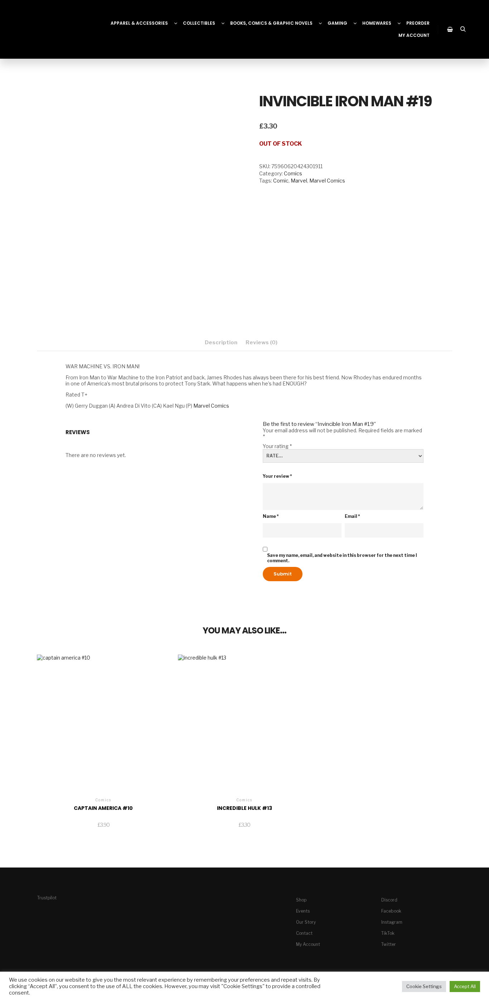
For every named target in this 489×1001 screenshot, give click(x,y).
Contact (304, 933)
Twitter (388, 944)
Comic (281, 181)
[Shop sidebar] (450, 29)
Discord (389, 900)
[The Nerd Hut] (41, 29)
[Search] (462, 29)
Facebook (391, 911)
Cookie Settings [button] (424, 986)
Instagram (391, 922)
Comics (293, 173)
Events (303, 911)
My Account (308, 944)
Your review (277, 476)
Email (352, 516)
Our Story (306, 922)
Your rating (277, 446)
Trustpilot (47, 897)
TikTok (387, 933)
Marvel (299, 181)
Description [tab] (221, 342)
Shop (301, 900)
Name (271, 516)
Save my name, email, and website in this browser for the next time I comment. (342, 558)
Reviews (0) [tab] (261, 342)
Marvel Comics (327, 181)
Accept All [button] (465, 986)
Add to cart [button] (103, 723)
